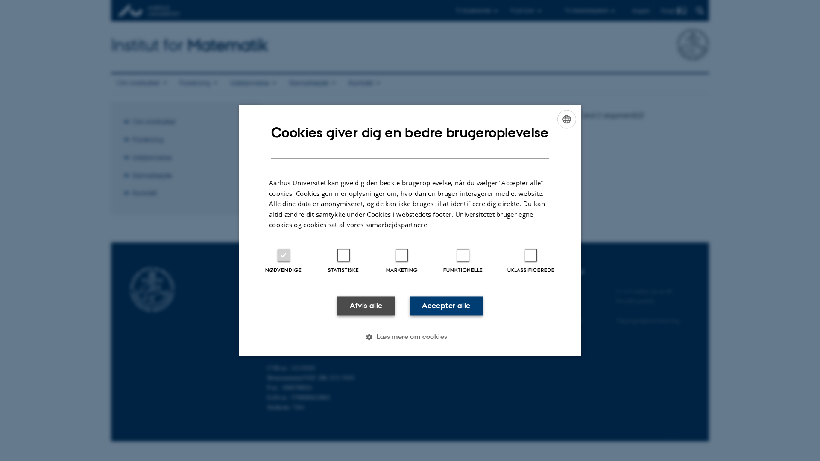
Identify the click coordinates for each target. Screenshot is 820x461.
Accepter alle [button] (446, 305)
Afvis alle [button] (366, 305)
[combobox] (566, 119)
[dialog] (410, 230)
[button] (409, 337)
